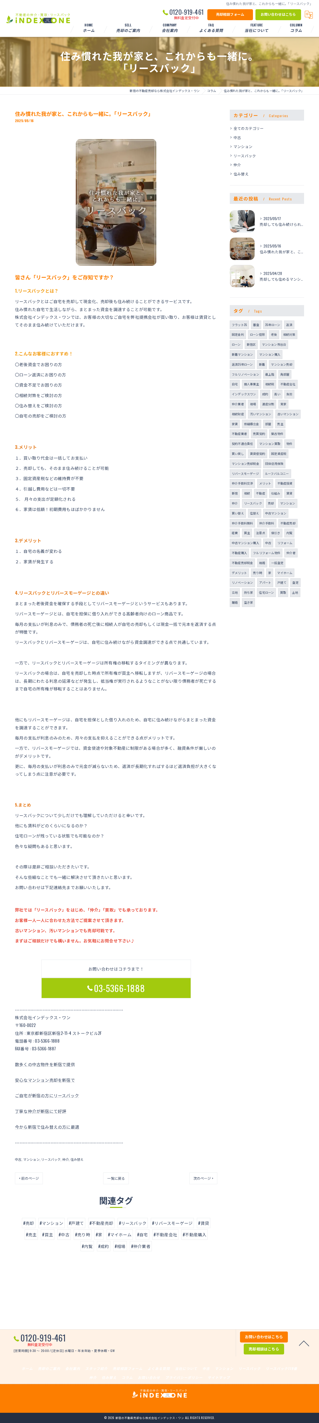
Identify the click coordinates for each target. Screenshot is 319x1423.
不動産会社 (288, 384)
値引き (275, 533)
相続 (247, 493)
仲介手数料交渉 (242, 483)
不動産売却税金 (242, 563)
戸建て (282, 582)
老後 (274, 334)
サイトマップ (219, 1377)
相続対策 (289, 334)
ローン (236, 344)
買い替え (238, 513)
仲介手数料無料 (242, 523)
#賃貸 (203, 1223)
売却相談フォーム (230, 14)
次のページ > (203, 1178)
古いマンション (288, 414)
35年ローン (272, 325)
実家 (283, 404)
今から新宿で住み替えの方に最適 (47, 1127)
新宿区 (251, 344)
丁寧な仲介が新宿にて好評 (40, 1111)
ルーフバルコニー (277, 473)
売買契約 (259, 433)
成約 (265, 394)
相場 (253, 404)
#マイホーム (120, 1234)
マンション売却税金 (245, 463)
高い (277, 394)
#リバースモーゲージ (172, 1223)
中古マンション (275, 513)
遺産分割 (268, 404)
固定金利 (238, 334)
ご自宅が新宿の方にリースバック (47, 1095)
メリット (265, 483)
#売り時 (82, 1234)
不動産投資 (285, 483)
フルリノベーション (245, 374)
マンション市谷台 (274, 344)
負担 (289, 394)
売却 (271, 503)
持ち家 (248, 592)
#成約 (103, 1246)
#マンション (51, 1223)
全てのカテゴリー (249, 128)
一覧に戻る (116, 1178)
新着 (262, 364)
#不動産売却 (101, 1223)
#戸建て (76, 1223)
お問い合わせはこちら (278, 14)
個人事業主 (251, 384)
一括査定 (277, 563)
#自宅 (142, 1234)
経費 (235, 533)
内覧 (289, 533)
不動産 (260, 493)
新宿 (235, 493)
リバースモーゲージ (245, 473)
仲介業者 (238, 404)
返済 (289, 325)
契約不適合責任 (242, 443)
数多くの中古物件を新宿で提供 (45, 1064)
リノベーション (242, 582)
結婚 (262, 563)
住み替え (77, 1159)
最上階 (269, 374)
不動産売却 (288, 523)
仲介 (65, 1159)
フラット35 (239, 325)
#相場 (120, 1246)
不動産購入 (239, 553)
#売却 (28, 1223)
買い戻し (238, 453)
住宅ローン (266, 592)
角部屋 (285, 374)
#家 (99, 1234)
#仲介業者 (141, 1246)
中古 (18, 1159)
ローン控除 (257, 334)
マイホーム (284, 573)
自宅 (235, 384)
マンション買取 (269, 443)
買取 (283, 592)
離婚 (235, 602)
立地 (235, 592)
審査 (256, 325)
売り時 (257, 573)
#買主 (47, 1234)
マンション (31, 1159)
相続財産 (238, 414)
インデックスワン (244, 394)
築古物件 (277, 433)
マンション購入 (269, 354)
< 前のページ (29, 1178)
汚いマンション (260, 414)
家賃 (235, 424)
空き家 (248, 602)
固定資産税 (278, 453)
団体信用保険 (274, 463)
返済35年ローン (242, 364)
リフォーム (285, 543)
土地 (295, 592)
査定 (295, 582)
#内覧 (87, 1246)
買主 (247, 533)
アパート (265, 582)
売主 (280, 424)
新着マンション (242, 354)
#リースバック (133, 1223)
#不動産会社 (165, 1234)
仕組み (275, 493)
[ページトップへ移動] (304, 1343)
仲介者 (291, 553)
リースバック (51, 1159)
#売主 (31, 1234)
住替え (254, 513)
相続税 (269, 384)
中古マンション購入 (245, 543)
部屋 (268, 424)
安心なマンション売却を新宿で (45, 1080)
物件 (289, 443)
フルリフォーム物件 (266, 553)
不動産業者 (239, 433)
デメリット (239, 573)
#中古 (64, 1234)
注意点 (260, 533)
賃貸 (289, 493)
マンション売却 (281, 364)
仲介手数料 (266, 523)
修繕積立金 (251, 424)
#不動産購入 (194, 1234)
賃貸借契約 (257, 453)
